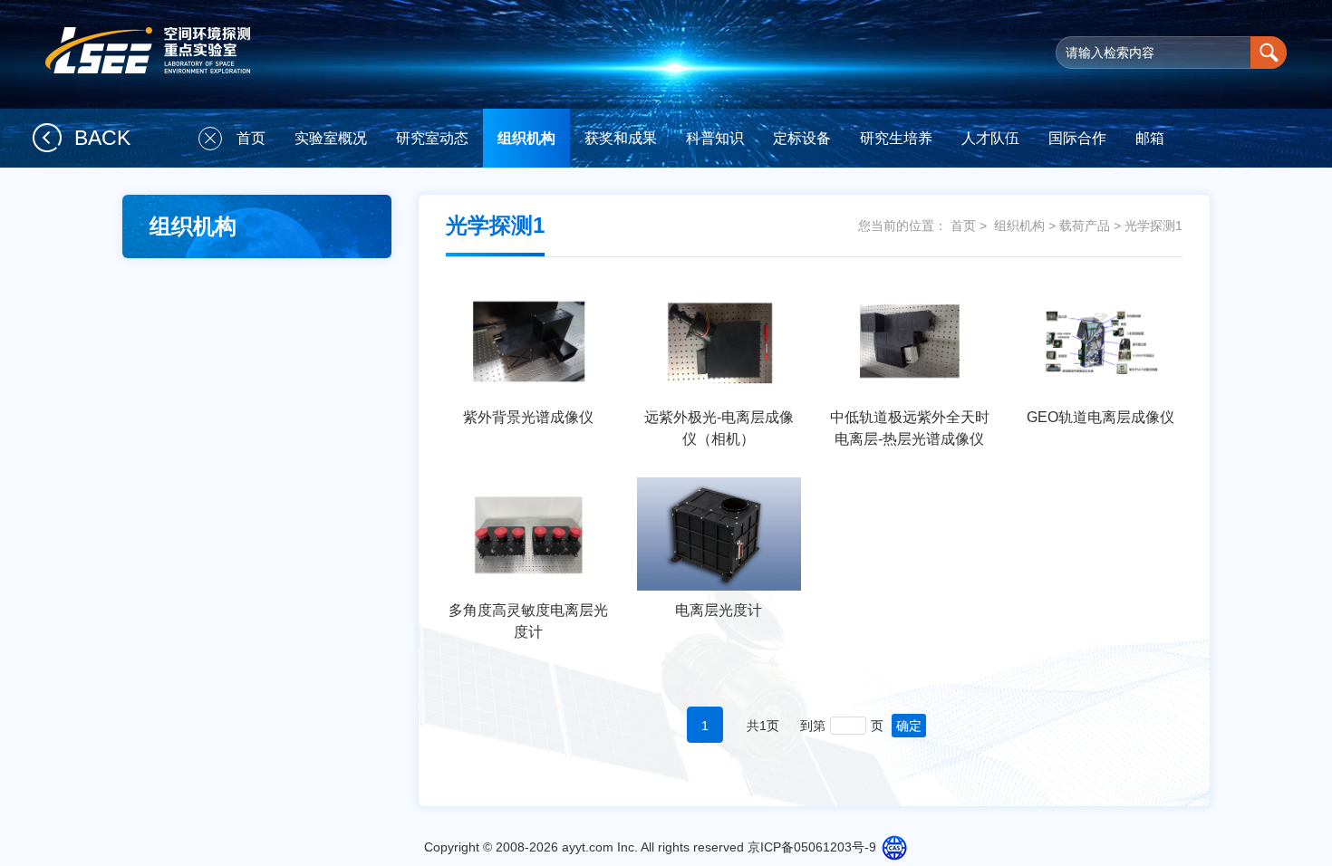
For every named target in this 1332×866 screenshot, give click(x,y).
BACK (102, 137)
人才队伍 (990, 138)
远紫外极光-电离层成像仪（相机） (719, 428)
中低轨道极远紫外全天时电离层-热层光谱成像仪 (909, 428)
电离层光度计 (718, 610)
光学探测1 (1153, 225)
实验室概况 (330, 138)
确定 (909, 725)
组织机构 (526, 138)
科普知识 (715, 138)
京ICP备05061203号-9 (812, 847)
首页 (250, 138)
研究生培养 (896, 138)
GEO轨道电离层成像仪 (1100, 417)
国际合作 (1077, 138)
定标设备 (802, 138)
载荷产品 (1084, 225)
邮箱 (1149, 138)
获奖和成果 (620, 138)
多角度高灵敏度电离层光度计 (528, 621)
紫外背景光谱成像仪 (528, 417)
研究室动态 (432, 138)
